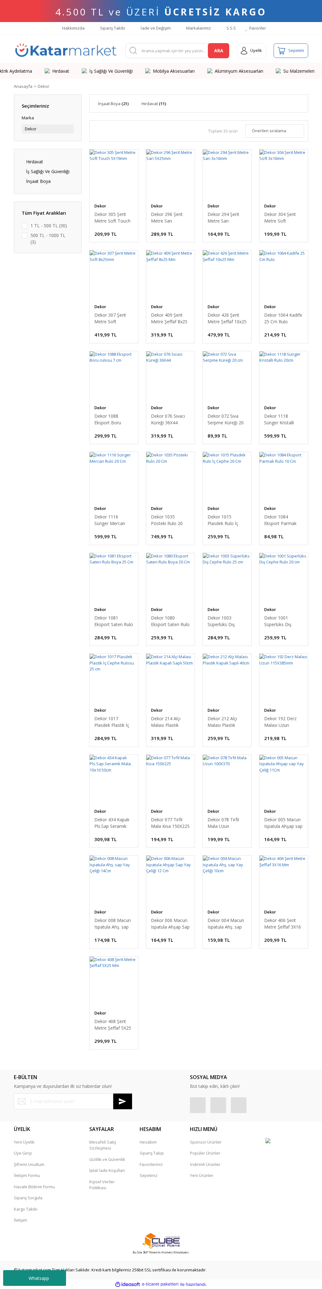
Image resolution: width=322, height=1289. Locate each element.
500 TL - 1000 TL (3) (48, 238)
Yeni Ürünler (202, 1175)
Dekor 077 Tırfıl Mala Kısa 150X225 (170, 823)
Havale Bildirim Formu (34, 1187)
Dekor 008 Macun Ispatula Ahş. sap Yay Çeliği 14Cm (112, 923)
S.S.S (230, 28)
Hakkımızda (73, 28)
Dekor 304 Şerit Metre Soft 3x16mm (280, 217)
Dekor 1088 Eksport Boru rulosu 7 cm (107, 419)
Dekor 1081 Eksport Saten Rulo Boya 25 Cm (113, 621)
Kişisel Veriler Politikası (102, 1185)
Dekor (43, 86)
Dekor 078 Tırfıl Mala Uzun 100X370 (223, 823)
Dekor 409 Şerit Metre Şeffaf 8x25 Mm (169, 318)
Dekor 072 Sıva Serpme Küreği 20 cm (226, 419)
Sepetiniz (149, 1175)
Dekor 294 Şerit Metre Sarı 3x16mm (223, 217)
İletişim (20, 1220)
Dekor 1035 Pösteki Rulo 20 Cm (167, 520)
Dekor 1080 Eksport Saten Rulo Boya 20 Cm (170, 621)
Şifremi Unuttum (29, 1164)
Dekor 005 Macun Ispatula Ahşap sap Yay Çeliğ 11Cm (283, 823)
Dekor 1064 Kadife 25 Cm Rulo (283, 318)
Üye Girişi (23, 1153)
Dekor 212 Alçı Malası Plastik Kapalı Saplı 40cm (225, 721)
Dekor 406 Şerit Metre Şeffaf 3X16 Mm (282, 923)
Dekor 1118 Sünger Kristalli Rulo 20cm (279, 419)
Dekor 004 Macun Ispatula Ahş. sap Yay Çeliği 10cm (226, 923)
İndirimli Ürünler (205, 1164)
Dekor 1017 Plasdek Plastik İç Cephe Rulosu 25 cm (111, 721)
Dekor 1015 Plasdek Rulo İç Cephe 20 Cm (223, 520)
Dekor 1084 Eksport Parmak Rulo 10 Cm (280, 520)
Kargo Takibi (25, 1209)
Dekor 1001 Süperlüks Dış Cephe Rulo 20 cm (282, 621)
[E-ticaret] (160, 1284)
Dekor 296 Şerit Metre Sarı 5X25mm (167, 217)
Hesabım (148, 1142)
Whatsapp (39, 1278)
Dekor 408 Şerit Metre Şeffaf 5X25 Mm (112, 1024)
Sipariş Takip (152, 1153)
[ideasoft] (127, 1284)
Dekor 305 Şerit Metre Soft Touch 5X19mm (112, 217)
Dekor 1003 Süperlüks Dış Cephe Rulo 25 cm (226, 621)
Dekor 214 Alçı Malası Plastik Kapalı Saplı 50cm (168, 721)
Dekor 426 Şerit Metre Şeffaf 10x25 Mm (227, 318)
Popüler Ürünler (205, 1153)
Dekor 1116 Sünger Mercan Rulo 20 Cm (109, 520)
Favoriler (257, 28)
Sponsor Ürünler (206, 1142)
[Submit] (122, 1101)
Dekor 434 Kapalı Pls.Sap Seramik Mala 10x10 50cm (112, 823)
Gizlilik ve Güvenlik (107, 1159)
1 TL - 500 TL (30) (49, 226)
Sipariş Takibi (112, 28)
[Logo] (66, 50)
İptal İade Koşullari (107, 1170)
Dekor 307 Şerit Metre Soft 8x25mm (110, 318)
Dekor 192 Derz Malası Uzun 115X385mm (280, 721)
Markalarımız (198, 28)
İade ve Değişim (155, 28)
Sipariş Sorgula (28, 1198)
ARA (218, 51)
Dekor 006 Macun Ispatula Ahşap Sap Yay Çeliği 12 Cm (170, 923)
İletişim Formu (27, 1175)
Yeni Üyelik (24, 1142)
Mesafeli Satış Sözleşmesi (102, 1145)
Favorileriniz (151, 1164)
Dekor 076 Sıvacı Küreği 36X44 (168, 419)
